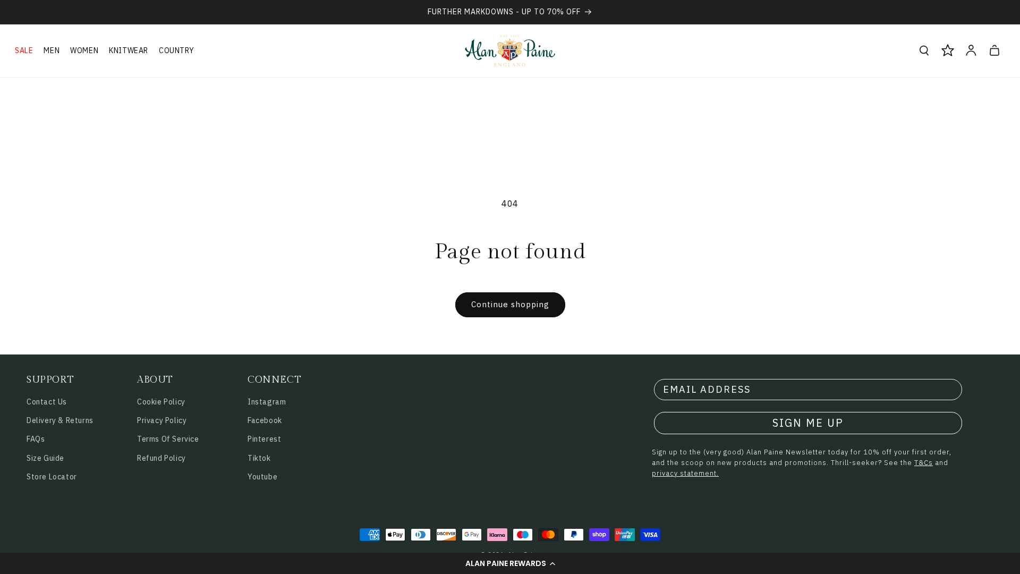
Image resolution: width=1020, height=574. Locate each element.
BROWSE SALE (130, 526)
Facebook (265, 420)
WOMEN (84, 50)
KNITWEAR (128, 50)
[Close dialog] (236, 323)
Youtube (262, 477)
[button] (510, 563)
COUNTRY (176, 50)
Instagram (267, 402)
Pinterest (264, 439)
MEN (52, 50)
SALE (24, 50)
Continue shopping (510, 304)
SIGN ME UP (808, 423)
